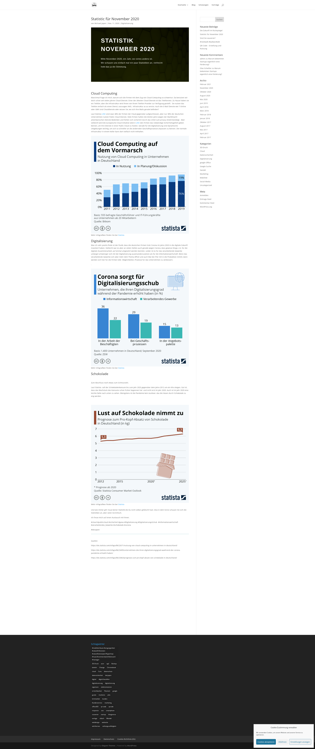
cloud (94, 671)
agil (108, 664)
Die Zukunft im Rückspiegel (211, 30)
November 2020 (206, 88)
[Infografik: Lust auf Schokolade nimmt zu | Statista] (140, 501)
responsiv (95, 710)
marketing (108, 703)
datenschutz (108, 671)
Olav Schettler (206, 68)
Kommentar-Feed (207, 203)
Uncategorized (206, 185)
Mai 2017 (203, 130)
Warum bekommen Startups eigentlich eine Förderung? (212, 61)
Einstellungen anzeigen (300, 742)
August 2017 (205, 126)
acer (102, 664)
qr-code (103, 707)
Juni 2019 (204, 103)
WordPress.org (206, 207)
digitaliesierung (97, 683)
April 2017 (204, 133)
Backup (114, 664)
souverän (95, 714)
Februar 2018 (205, 114)
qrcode (111, 707)
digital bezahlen (104, 679)
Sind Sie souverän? (207, 38)
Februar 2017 (205, 137)
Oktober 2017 (205, 122)
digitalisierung (110, 683)
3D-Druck (204, 147)
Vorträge (215, 5)
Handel (203, 170)
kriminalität (96, 699)
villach (102, 718)
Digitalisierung (127, 23)
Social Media (205, 181)
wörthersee (96, 726)
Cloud (202, 151)
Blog (193, 5)
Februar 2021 (205, 84)
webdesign (95, 722)
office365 (95, 707)
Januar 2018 (205, 118)
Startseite (182, 5)
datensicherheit (97, 675)
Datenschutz (109, 739)
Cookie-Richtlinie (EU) (126, 739)
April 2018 (204, 107)
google (115, 691)
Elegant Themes (108, 745)
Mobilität (203, 178)
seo (102, 710)
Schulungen (203, 5)
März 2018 (204, 111)
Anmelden (204, 195)
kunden (104, 699)
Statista (121, 235)
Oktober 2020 (205, 92)
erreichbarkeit (97, 691)
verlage (94, 718)
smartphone (110, 710)
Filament (107, 691)
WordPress (131, 745)
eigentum (95, 687)
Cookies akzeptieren (266, 742)
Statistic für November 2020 (211, 34)
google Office (205, 162)
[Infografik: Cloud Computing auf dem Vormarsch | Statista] (140, 232)
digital (94, 679)
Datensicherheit (206, 155)
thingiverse (112, 714)
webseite (105, 722)
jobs (109, 695)
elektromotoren (106, 687)
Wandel (109, 718)
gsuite (94, 695)
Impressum (95, 739)
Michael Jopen (100, 23)
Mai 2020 (203, 99)
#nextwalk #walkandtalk (210, 42)
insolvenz (102, 695)
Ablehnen (282, 742)
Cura (100, 671)
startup (103, 714)
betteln (94, 667)
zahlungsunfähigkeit (109, 726)
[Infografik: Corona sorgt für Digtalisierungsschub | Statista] (140, 365)
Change (102, 667)
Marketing (204, 174)
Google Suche (205, 166)
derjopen (108, 675)
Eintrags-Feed (205, 199)
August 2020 (205, 95)
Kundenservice (97, 703)
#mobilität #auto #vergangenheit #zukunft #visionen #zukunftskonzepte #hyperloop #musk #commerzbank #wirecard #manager (103, 654)
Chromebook (111, 667)
